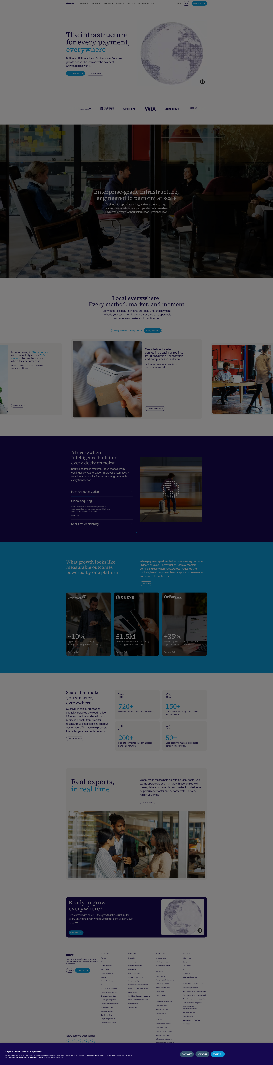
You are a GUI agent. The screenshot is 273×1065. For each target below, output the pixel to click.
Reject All (202, 1054)
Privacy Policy (21, 1057)
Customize (187, 1054)
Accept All (218, 1054)
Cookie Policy (33, 1057)
